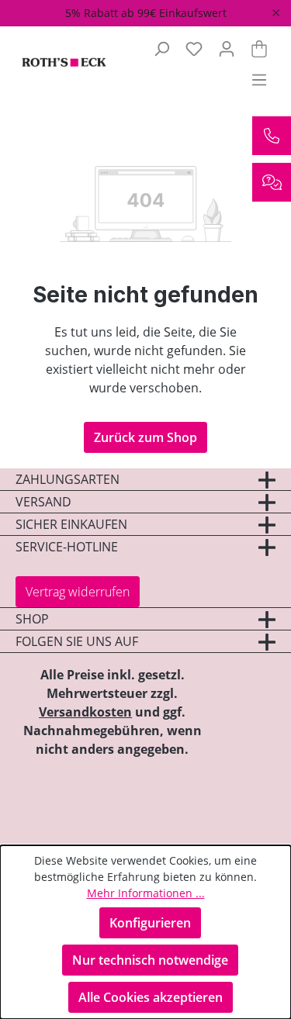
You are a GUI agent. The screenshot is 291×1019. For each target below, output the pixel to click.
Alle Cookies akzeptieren (150, 997)
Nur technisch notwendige (150, 960)
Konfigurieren (150, 922)
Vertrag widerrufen (78, 591)
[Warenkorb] (259, 48)
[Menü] (259, 79)
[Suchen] (161, 48)
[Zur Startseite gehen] (57, 64)
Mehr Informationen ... (146, 893)
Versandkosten (85, 711)
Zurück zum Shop (145, 437)
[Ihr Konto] (226, 48)
